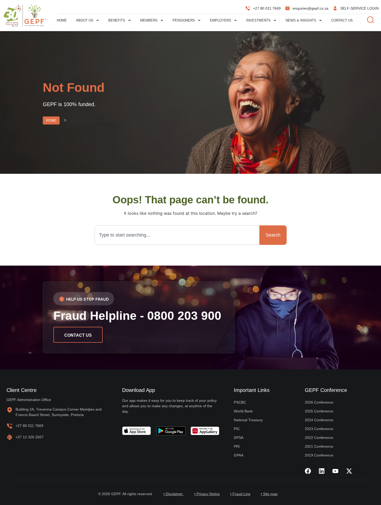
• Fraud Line (240, 494)
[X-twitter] (349, 471)
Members (149, 20)
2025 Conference (319, 411)
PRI (237, 446)
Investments (258, 20)
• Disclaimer (173, 494)
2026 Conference (319, 402)
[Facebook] (308, 471)
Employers (220, 20)
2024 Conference (319, 420)
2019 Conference (319, 455)
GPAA (238, 455)
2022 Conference (319, 437)
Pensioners (184, 20)
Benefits (116, 20)
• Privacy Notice (207, 494)
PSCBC (240, 402)
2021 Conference (319, 446)
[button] (83, 298)
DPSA (238, 437)
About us (84, 20)
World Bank (243, 411)
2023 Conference (319, 429)
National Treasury (248, 420)
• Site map (269, 494)
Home (62, 20)
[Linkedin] (321, 471)
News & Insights (301, 20)
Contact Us (342, 20)
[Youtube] (335, 471)
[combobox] (177, 235)
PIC (237, 429)
